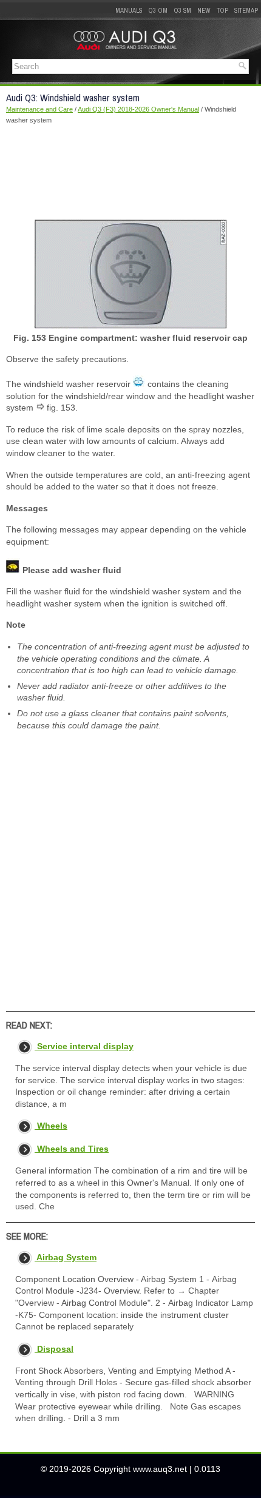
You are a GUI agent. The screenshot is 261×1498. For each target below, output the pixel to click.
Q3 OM (158, 10)
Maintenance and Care (39, 109)
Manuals (128, 10)
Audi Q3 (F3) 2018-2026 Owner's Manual (138, 109)
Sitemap (246, 10)
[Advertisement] (130, 171)
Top (222, 10)
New (204, 10)
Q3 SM (182, 10)
